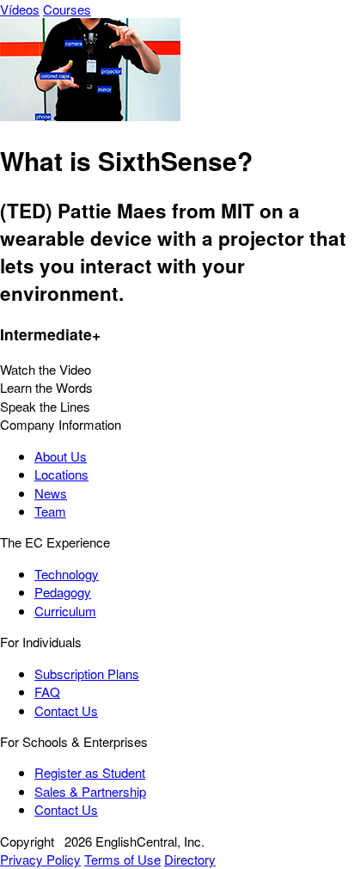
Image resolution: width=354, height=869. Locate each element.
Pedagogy (62, 592)
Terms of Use (122, 859)
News (50, 493)
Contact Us (66, 710)
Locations (61, 474)
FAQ (47, 691)
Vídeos (20, 9)
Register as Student (89, 772)
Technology (66, 574)
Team (50, 511)
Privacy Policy (40, 859)
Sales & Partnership (90, 791)
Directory (190, 859)
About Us (60, 456)
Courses (67, 9)
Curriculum (65, 611)
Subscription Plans (86, 673)
